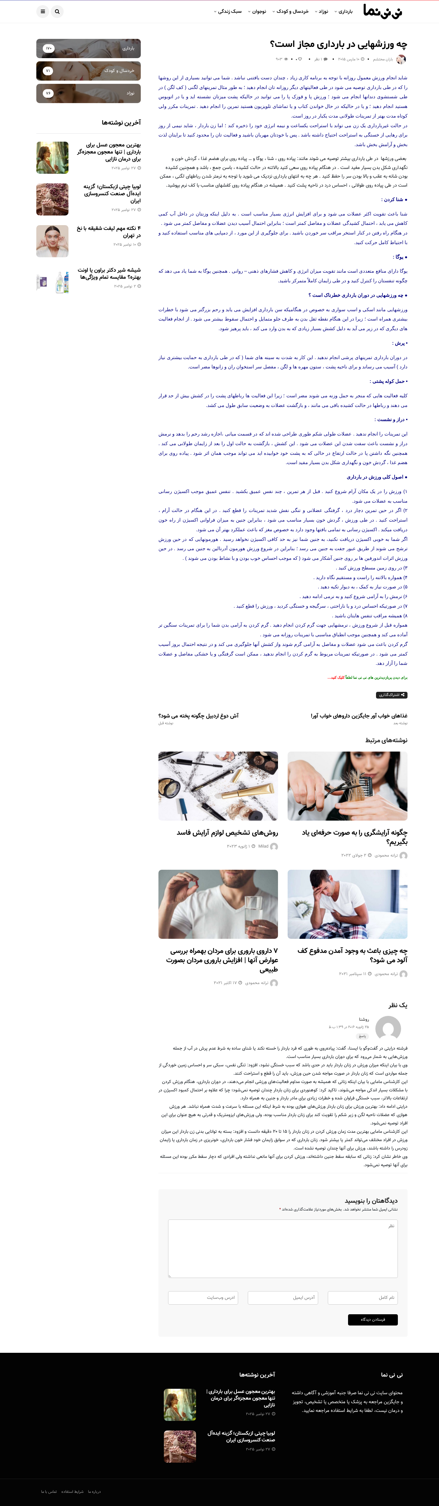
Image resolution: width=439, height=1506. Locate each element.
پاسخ (362, 1036)
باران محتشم (383, 59)
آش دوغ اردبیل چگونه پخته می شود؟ (198, 719)
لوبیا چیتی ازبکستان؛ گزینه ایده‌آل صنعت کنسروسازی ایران (112, 194)
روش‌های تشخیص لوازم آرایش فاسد (227, 833)
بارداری (346, 11)
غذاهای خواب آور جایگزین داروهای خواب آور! (359, 719)
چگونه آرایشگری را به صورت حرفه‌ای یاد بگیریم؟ (355, 837)
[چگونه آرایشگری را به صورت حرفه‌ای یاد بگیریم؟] (348, 786)
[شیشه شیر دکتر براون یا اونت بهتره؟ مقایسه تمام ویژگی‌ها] (52, 283)
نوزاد (323, 11)
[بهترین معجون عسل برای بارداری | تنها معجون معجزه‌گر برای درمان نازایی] (52, 158)
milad (263, 846)
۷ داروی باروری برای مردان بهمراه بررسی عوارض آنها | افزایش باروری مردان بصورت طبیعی (222, 960)
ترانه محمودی (386, 855)
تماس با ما (49, 1492)
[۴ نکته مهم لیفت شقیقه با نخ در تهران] (52, 241)
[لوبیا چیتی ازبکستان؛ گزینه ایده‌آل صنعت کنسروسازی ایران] (52, 199)
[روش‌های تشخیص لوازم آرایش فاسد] (218, 786)
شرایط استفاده (344, 1410)
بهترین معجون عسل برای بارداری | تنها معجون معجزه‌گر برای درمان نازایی (109, 152)
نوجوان (259, 11)
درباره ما (94, 1492)
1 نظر (318, 59)
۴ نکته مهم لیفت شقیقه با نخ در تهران (109, 232)
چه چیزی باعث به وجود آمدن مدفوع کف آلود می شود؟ (353, 956)
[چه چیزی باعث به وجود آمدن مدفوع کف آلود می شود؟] (348, 904)
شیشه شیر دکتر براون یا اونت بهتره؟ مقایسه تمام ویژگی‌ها (109, 274)
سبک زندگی (230, 11)
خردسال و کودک (293, 11)
